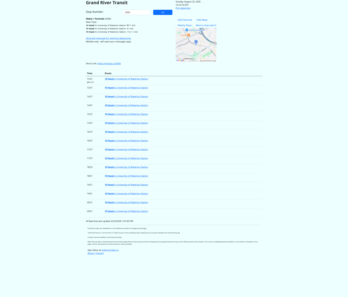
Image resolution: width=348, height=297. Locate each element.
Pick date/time (183, 8)
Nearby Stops (185, 25)
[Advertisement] (167, 277)
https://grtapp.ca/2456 (109, 63)
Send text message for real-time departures (108, 38)
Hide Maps (201, 19)
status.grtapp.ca (110, 250)
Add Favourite (185, 19)
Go (162, 12)
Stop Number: (94, 11)
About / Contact (96, 253)
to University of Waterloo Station (126, 78)
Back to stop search (206, 25)
